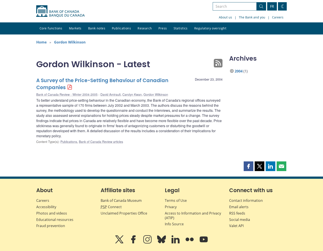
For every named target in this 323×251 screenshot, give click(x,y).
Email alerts (239, 206)
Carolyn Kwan (132, 94)
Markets (75, 28)
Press (162, 28)
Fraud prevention (50, 225)
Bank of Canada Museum (121, 200)
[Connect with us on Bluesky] (162, 242)
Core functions (51, 28)
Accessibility (46, 206)
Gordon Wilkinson (70, 42)
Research (145, 28)
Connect (111, 206)
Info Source (174, 224)
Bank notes (96, 28)
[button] (248, 166)
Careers (277, 17)
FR (272, 6)
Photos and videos (51, 213)
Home (41, 42)
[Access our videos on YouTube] (203, 242)
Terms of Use (176, 200)
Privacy (171, 206)
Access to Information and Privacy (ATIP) (193, 215)
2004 (239, 71)
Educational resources (54, 219)
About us (225, 17)
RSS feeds (237, 213)
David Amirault (110, 94)
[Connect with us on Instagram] (148, 242)
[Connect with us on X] (120, 242)
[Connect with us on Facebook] (134, 242)
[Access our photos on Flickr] (190, 242)
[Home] (60, 11)
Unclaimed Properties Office (124, 213)
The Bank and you (252, 17)
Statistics (181, 28)
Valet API (236, 225)
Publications (121, 28)
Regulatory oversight (210, 28)
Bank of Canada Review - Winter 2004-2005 (67, 94)
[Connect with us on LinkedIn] (176, 242)
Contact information (246, 200)
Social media (239, 219)
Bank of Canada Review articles (101, 141)
